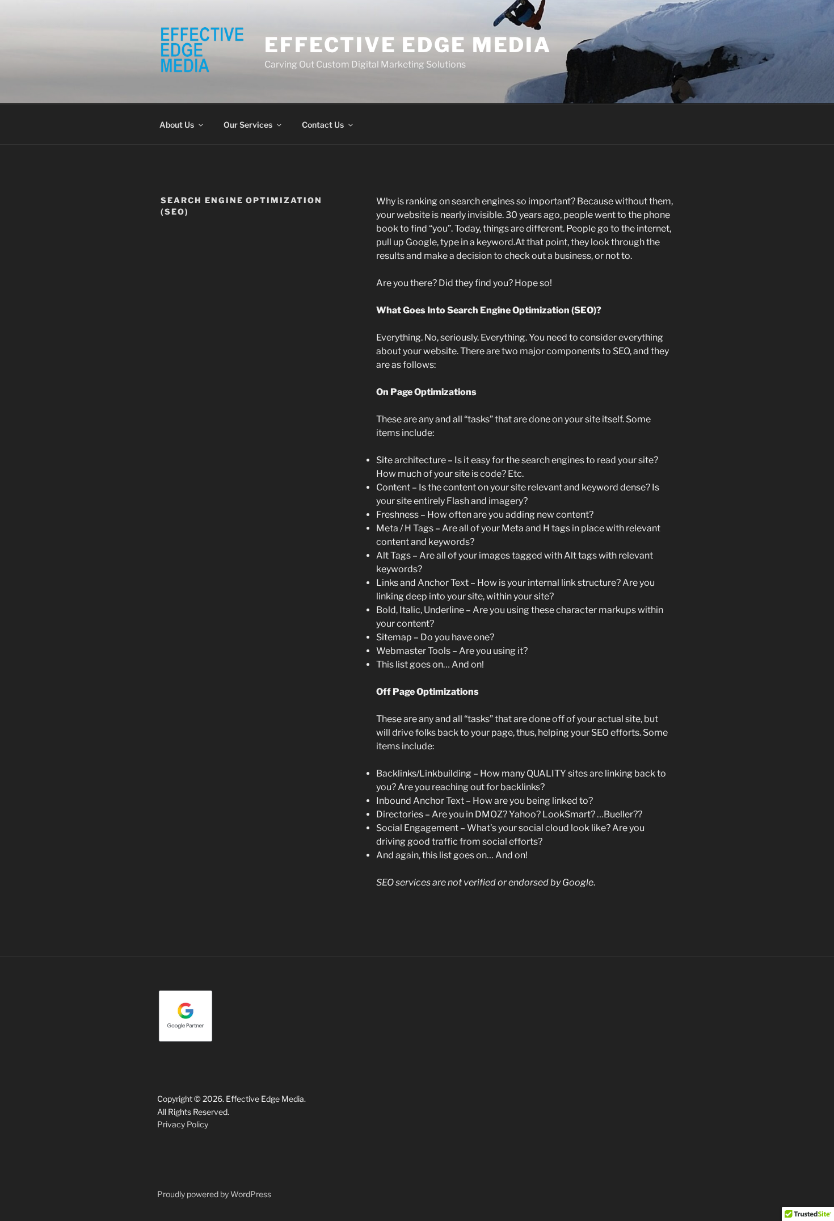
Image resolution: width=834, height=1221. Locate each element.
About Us (176, 124)
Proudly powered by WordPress (214, 1194)
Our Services (248, 124)
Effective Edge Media (407, 44)
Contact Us (323, 124)
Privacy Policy (182, 1124)
